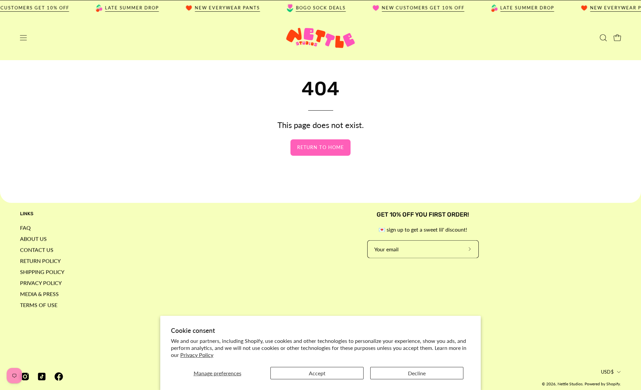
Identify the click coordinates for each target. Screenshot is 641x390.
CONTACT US (36, 249)
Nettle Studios (570, 383)
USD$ (607, 371)
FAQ (25, 227)
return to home (320, 147)
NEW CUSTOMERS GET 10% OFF (419, 7)
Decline (417, 373)
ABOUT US (33, 238)
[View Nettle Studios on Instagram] (24, 377)
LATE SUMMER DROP (128, 7)
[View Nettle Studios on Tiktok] (41, 377)
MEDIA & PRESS (39, 293)
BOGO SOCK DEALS (316, 7)
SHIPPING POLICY (42, 271)
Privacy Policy (196, 355)
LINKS (26, 214)
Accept (317, 373)
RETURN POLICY (40, 260)
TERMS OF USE (38, 304)
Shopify (613, 383)
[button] (603, 38)
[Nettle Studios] (320, 38)
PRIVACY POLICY (41, 282)
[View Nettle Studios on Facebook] (58, 377)
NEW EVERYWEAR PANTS (223, 7)
